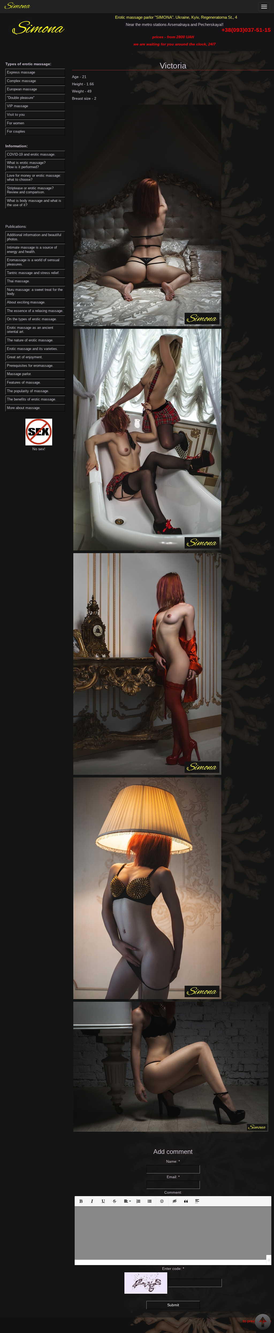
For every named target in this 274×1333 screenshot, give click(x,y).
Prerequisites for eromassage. (30, 366)
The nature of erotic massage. (30, 340)
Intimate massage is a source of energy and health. (32, 249)
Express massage (21, 72)
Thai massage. (18, 281)
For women (15, 123)
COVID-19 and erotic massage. (31, 154)
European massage (22, 89)
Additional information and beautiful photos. (34, 237)
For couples (16, 131)
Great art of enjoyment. (25, 357)
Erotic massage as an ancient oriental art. (30, 330)
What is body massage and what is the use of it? (34, 203)
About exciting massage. (26, 302)
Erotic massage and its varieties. (32, 349)
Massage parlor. (19, 374)
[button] (81, 1201)
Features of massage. (24, 382)
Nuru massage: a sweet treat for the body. (35, 292)
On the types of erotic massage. (32, 319)
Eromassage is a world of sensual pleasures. (33, 262)
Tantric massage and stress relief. (33, 273)
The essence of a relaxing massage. (35, 311)
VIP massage (17, 106)
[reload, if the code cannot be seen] (145, 1283)
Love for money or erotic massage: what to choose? (34, 178)
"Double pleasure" (21, 98)
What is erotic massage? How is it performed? (26, 165)
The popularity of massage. (28, 391)
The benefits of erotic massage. (31, 399)
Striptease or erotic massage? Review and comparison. (30, 190)
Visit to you (16, 115)
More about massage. (24, 408)
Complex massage (21, 81)
